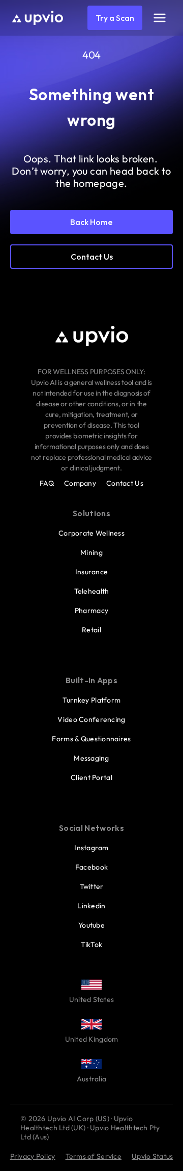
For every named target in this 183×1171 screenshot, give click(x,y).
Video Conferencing (91, 719)
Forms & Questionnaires (91, 738)
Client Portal (91, 777)
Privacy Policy (32, 1156)
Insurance (91, 571)
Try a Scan (115, 18)
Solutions (91, 513)
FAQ (47, 483)
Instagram (91, 847)
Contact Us (124, 483)
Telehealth (91, 591)
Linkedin (91, 905)
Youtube (91, 925)
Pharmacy (91, 610)
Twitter (92, 886)
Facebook (91, 867)
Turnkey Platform (91, 700)
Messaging (91, 758)
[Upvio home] (37, 18)
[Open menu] (159, 18)
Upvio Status (152, 1156)
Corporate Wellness (91, 533)
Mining (91, 552)
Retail (91, 629)
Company (80, 483)
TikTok (92, 944)
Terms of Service (93, 1156)
